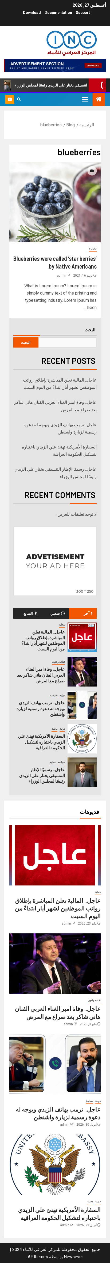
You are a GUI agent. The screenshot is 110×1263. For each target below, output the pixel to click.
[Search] (18, 99)
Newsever (73, 1256)
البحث (90, 329)
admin (61, 275)
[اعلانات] (55, 64)
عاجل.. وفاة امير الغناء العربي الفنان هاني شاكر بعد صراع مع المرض (41, 674)
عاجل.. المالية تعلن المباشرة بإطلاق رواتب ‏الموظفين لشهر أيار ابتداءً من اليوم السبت (43, 640)
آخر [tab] (86, 613)
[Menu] (84, 99)
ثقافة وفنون (58, 661)
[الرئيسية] (99, 99)
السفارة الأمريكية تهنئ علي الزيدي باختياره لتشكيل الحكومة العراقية (41, 741)
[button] (84, 99)
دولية (62, 695)
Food (93, 248)
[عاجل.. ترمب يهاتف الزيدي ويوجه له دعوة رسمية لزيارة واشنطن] (82, 705)
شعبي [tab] (55, 613)
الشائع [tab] (28, 613)
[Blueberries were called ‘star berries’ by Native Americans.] (55, 202)
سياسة (53, 695)
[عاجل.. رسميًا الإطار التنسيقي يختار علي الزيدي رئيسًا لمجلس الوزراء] (82, 772)
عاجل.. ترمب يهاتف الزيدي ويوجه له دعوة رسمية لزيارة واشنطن (41, 708)
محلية (62, 624)
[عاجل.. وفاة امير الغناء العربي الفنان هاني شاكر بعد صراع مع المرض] (82, 672)
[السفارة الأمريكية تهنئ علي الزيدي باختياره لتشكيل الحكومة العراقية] (82, 738)
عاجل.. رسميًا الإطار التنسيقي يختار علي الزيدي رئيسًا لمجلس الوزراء (42, 775)
